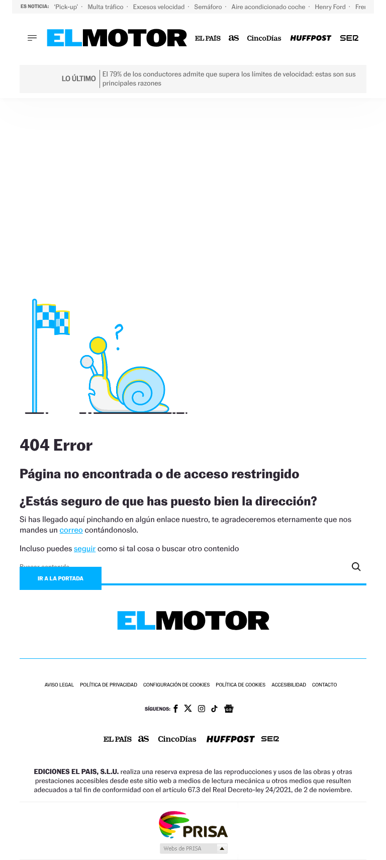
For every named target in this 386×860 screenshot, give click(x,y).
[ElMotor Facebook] (175, 710)
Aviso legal (59, 685)
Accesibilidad (288, 685)
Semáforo (209, 7)
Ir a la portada (60, 578)
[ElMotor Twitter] (188, 709)
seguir (84, 548)
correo (71, 530)
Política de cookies (240, 685)
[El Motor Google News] (229, 710)
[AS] (234, 38)
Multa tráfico (106, 7)
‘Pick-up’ (66, 7)
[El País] (208, 38)
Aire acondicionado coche (269, 7)
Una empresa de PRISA (193, 824)
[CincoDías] (264, 38)
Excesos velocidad (159, 7)
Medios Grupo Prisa (193, 848)
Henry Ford (331, 7)
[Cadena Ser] (349, 38)
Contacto (324, 685)
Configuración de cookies (176, 685)
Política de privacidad (108, 685)
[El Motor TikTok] (214, 709)
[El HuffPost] (311, 38)
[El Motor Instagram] (201, 709)
